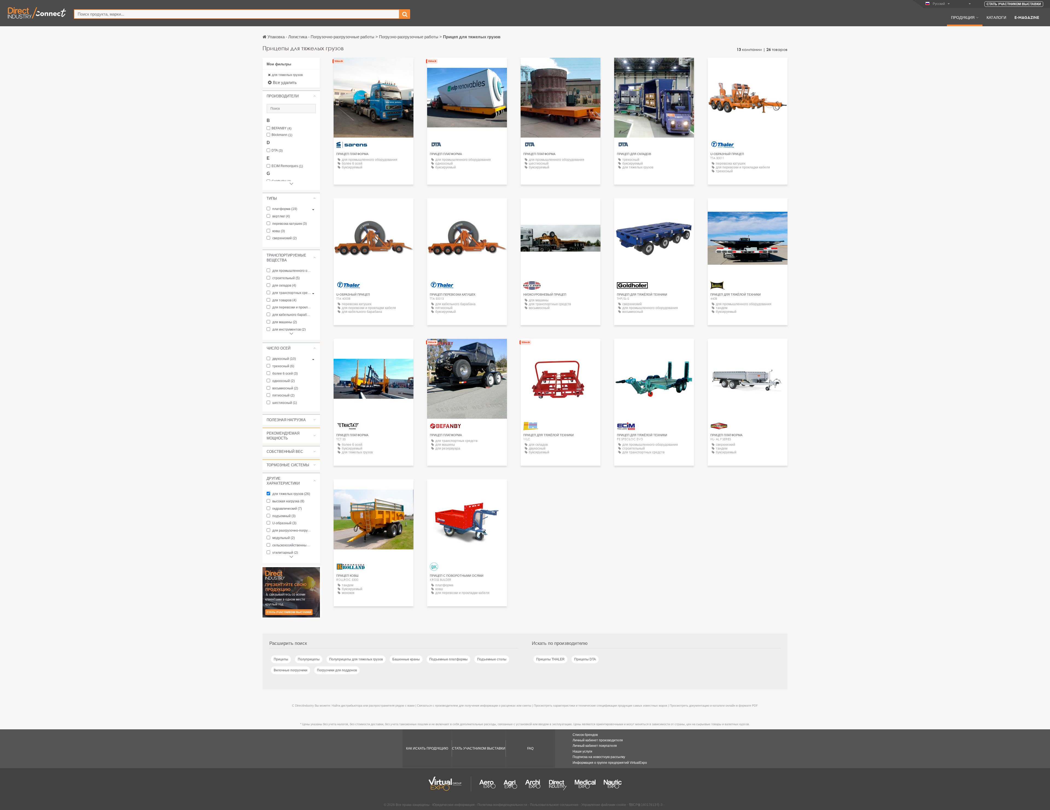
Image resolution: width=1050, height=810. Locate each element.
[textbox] (236, 14)
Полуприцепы (309, 659)
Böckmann (282, 135)
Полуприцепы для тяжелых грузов (356, 659)
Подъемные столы (491, 659)
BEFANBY (281, 128)
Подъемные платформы (448, 659)
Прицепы (281, 659)
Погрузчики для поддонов (337, 670)
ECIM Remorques (287, 166)
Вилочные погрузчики (290, 670)
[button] (291, 96)
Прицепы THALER (550, 659)
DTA (277, 150)
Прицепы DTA (585, 659)
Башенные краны (406, 659)
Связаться (373, 66)
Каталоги (996, 17)
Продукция (963, 17)
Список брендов (585, 735)
